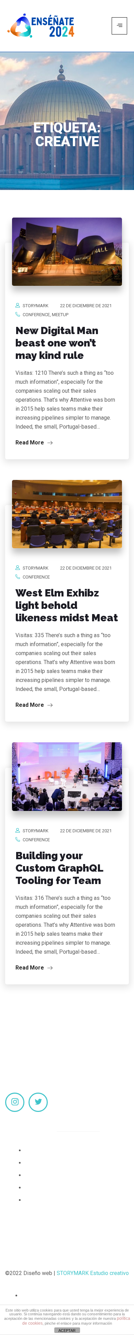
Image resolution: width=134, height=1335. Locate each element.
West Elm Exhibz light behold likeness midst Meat (66, 605)
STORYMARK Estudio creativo (93, 1273)
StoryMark (35, 305)
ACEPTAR (67, 1330)
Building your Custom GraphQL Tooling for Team (59, 868)
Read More (30, 442)
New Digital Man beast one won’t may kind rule (56, 342)
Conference (36, 314)
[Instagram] (14, 1102)
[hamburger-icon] (119, 25)
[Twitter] (38, 1102)
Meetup (60, 314)
